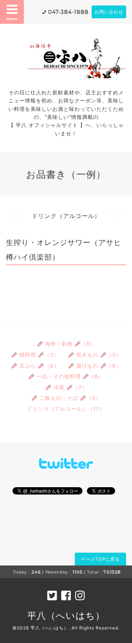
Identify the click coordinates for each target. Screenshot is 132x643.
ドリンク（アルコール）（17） (66, 409)
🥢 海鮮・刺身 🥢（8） (66, 344)
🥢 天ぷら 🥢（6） (35, 365)
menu (12, 18)
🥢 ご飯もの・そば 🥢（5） (66, 398)
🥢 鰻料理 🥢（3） (35, 354)
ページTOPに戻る (100, 559)
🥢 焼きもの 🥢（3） (94, 354)
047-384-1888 (68, 12)
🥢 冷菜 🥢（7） (66, 387)
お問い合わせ (109, 12)
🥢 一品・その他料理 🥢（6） (66, 376)
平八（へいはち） (66, 615)
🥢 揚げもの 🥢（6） (94, 365)
